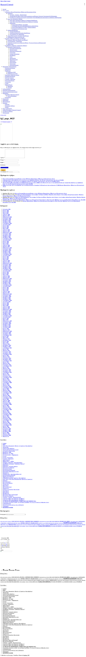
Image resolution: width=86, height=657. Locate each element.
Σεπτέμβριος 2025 (7, 223)
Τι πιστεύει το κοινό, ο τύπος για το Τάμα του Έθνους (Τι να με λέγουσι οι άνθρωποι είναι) (26, 502)
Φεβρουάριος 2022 (7, 278)
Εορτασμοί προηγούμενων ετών (11, 471)
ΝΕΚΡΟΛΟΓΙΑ (53, 524)
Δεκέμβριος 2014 (7, 353)
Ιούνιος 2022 (6, 273)
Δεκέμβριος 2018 (7, 323)
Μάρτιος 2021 (6, 292)
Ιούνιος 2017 (6, 336)
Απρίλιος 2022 (6, 276)
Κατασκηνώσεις (7, 482)
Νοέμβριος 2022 (6, 267)
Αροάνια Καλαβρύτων (8, 448)
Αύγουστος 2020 (6, 301)
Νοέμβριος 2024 (6, 236)
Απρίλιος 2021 (6, 291)
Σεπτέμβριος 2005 (7, 404)
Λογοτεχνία (6, 484)
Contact (4, 443)
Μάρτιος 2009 (6, 385)
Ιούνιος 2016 (6, 341)
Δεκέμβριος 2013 (7, 359)
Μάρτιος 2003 (6, 417)
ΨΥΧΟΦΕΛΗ (74, 526)
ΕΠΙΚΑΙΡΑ (79, 523)
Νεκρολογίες (6, 488)
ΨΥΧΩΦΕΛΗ (79, 526)
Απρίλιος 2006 (6, 400)
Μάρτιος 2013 (6, 363)
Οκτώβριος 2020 (7, 299)
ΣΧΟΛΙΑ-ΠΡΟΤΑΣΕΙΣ (33, 526)
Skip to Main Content (5, 1)
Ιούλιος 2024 (6, 241)
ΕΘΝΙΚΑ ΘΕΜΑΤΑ (26, 523)
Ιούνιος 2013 (6, 362)
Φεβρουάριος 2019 (7, 321)
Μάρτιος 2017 (6, 339)
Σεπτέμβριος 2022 (7, 269)
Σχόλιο (2, 157)
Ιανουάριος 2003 (7, 418)
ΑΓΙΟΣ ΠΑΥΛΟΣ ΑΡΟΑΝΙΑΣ (18, 521)
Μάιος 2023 (5, 259)
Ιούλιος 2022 (6, 272)
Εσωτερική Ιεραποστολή (9, 475)
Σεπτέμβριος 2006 (7, 398)
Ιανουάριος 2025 (7, 233)
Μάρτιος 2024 (6, 246)
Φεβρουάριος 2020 (7, 309)
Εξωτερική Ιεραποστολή (9, 470)
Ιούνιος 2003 (6, 416)
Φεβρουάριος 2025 (7, 232)
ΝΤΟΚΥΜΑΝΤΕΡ (59, 524)
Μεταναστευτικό (7, 487)
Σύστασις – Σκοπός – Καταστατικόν (12, 497)
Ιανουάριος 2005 (7, 408)
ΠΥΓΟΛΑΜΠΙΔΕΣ (22, 526)
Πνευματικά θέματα (8, 496)
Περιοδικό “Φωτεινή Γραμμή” (10, 494)
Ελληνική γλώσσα (7, 469)
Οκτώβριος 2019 (7, 314)
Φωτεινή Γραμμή (6, 4)
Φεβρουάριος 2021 (7, 294)
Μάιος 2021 (5, 290)
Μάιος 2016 (5, 342)
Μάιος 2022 (5, 274)
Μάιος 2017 (5, 337)
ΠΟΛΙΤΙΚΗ (9, 526)
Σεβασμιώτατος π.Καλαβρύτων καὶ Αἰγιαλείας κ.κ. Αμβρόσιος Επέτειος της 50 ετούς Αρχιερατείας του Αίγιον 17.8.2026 (33, 180)
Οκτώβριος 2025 (7, 222)
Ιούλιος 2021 (6, 287)
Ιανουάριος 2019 (7, 322)
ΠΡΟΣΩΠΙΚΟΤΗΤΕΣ (15, 526)
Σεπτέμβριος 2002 (7, 419)
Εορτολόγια (6, 473)
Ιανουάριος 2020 (7, 310)
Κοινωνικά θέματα (8, 483)
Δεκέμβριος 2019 (7, 312)
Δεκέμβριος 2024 (7, 235)
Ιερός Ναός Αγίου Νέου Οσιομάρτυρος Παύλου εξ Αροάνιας (18, 479)
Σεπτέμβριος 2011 (7, 372)
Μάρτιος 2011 (6, 375)
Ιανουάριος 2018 (7, 332)
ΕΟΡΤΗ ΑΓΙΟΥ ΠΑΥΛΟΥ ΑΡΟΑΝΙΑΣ (52, 523)
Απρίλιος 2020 (6, 307)
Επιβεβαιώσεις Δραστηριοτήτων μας (12, 474)
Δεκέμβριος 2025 (7, 219)
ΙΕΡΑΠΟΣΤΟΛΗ (30, 524)
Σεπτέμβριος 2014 (7, 354)
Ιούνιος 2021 (6, 289)
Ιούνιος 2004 (6, 410)
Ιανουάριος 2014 (7, 358)
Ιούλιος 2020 (6, 303)
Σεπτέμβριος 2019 (7, 316)
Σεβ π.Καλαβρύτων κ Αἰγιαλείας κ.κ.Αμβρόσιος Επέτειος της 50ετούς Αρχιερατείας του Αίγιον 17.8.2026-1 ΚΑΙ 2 (31, 181)
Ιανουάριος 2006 (7, 403)
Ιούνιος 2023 (6, 258)
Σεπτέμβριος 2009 (7, 382)
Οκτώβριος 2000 (7, 431)
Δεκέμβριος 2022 (7, 265)
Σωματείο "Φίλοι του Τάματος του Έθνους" (14, 500)
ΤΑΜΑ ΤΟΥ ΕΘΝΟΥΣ (44, 526)
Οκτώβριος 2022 (7, 268)
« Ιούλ (1, 550)
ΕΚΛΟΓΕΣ (40, 523)
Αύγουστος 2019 (6, 317)
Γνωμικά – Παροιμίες (8, 458)
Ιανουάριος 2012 (7, 369)
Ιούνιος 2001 (6, 426)
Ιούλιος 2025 (6, 226)
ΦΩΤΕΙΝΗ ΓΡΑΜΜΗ (8, 507)
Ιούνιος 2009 (6, 384)
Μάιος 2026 (5, 213)
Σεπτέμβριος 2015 (7, 348)
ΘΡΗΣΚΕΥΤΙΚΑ (12, 524)
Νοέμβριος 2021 (6, 282)
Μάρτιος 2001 (6, 427)
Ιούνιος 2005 (6, 405)
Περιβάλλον (6, 493)
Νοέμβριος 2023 (6, 251)
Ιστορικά (5, 480)
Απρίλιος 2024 (6, 245)
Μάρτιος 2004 (6, 412)
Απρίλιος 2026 (6, 214)
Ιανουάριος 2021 (7, 295)
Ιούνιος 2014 (6, 355)
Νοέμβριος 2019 (6, 313)
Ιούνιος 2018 (6, 328)
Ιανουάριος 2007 (7, 396)
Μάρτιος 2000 (6, 434)
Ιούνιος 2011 (6, 373)
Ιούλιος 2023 (6, 256)
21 (6, 545)
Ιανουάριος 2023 (7, 264)
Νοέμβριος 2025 (6, 221)
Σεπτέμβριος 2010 (7, 377)
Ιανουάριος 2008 (7, 391)
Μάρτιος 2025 (6, 231)
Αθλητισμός (6, 447)
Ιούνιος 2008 (6, 389)
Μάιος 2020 (5, 305)
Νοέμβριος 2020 (6, 298)
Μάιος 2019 (5, 319)
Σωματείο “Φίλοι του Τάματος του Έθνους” (14, 498)
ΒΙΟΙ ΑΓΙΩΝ (52, 521)
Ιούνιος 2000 (6, 432)
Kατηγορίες (3, 514)
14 (6, 544)
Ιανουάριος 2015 (7, 351)
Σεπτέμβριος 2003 (7, 414)
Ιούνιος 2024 (6, 242)
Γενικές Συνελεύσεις (8, 457)
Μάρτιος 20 (6, 436)
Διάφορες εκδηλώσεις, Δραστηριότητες (12, 462)
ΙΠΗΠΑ (35, 524)
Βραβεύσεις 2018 (7, 452)
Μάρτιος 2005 (6, 407)
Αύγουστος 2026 (6, 209)
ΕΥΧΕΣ (7, 524)
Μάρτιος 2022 (6, 277)
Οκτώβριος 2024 (7, 237)
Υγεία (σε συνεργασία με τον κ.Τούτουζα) (13, 505)
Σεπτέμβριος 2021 (7, 285)
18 (2, 545)
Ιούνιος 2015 (6, 349)
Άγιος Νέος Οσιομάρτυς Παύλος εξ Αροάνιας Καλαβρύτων (17, 446)
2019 (1, 521)
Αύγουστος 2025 (6, 224)
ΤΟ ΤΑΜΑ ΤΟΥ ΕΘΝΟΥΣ (56, 526)
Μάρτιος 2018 (6, 330)
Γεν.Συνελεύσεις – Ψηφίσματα (10, 455)
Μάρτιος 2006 (6, 402)
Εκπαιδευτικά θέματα (8, 467)
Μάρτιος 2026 (6, 215)
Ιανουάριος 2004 (7, 413)
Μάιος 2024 (5, 244)
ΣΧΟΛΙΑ (27, 526)
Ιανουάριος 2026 (7, 218)
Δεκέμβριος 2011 (7, 371)
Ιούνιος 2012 (6, 367)
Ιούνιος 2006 (6, 399)
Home (4, 444)
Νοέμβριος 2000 (6, 430)
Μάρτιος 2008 (6, 390)
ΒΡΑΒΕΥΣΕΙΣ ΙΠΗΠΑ (65, 521)
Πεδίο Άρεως (6, 492)
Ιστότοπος (2, 165)
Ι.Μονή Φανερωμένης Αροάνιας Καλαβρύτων (14, 478)
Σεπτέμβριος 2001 (7, 425)
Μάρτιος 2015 (6, 350)
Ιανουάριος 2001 (7, 428)
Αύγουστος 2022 (6, 271)
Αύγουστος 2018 (6, 327)
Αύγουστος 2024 (6, 240)
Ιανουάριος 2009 (7, 386)
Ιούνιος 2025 (6, 227)
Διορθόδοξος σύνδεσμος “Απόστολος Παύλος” (14, 464)
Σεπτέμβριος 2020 (7, 300)
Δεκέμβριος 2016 (7, 340)
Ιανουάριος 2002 (7, 423)
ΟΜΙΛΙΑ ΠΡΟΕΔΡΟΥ (65, 524)
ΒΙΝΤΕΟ (48, 521)
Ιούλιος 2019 (6, 318)
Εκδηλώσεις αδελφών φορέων (10, 466)
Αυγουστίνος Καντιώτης (9, 451)
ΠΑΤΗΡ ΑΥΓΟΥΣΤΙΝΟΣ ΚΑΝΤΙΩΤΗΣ (75, 524)
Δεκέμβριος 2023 (7, 250)
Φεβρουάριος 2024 (7, 247)
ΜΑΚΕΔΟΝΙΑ (47, 524)
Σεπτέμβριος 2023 (7, 254)
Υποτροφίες (6, 506)
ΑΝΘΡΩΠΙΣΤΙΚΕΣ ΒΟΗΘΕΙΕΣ (32, 521)
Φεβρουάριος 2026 (7, 217)
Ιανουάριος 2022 (7, 280)
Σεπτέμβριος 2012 (7, 366)
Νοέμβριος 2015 (6, 346)
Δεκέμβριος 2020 (7, 296)
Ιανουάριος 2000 (7, 435)
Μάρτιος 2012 (6, 368)
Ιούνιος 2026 (6, 212)
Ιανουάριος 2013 (7, 364)
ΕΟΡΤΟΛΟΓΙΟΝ (70, 523)
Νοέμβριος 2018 (6, 324)
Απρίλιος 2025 (6, 230)
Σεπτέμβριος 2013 (7, 360)
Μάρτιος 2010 (6, 380)
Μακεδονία (6, 485)
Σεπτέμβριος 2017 (7, 335)
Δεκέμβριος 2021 (7, 281)
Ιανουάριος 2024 (7, 249)
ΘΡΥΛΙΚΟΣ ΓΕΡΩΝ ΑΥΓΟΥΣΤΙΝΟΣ (22, 524)
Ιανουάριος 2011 (7, 376)
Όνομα (2, 160)
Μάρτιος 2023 (6, 262)
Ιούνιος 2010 (6, 378)
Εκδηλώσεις (6, 465)
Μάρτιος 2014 (6, 357)
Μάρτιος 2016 (6, 344)
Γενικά (4, 456)
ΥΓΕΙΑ (63, 526)
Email (2, 162)
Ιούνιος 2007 (6, 394)
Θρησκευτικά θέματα (8, 476)
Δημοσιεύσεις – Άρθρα (8, 461)
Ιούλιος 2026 (6, 210)
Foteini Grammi (6, 122)
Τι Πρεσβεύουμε (7, 503)
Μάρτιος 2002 (6, 422)
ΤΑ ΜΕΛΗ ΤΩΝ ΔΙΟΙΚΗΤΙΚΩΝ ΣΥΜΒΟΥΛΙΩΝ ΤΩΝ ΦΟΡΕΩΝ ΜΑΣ (19, 501)
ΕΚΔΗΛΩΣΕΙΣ (34, 523)
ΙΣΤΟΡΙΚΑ (38, 524)
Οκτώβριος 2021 (7, 283)
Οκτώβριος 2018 (7, 326)
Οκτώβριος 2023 (7, 253)
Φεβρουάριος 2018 (7, 331)
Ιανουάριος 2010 (7, 381)
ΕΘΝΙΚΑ (19, 523)
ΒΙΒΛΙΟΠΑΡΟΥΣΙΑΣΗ (43, 521)
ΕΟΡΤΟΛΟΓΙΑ (61, 523)
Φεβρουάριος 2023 (7, 263)
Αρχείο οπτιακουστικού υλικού (10, 449)
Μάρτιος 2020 (6, 308)
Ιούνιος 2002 (6, 421)
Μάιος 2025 (5, 228)
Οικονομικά (6, 491)
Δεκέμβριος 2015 (7, 345)
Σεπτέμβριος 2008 (7, 387)
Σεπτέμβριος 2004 (7, 409)
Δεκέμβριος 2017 (7, 333)
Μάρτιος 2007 (6, 395)
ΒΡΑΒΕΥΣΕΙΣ (57, 521)
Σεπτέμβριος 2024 (7, 238)
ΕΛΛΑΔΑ (43, 523)
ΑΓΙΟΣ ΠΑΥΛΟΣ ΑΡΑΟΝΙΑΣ (6, 521)
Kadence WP (26, 655)
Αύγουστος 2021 (6, 286)
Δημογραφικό (6, 460)
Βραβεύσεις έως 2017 (8, 453)
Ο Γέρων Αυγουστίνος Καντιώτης (11, 489)
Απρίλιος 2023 (6, 260)
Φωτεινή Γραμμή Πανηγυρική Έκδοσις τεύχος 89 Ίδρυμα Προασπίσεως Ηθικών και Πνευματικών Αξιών (29, 179)
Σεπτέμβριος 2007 (7, 393)
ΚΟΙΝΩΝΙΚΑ (43, 524)
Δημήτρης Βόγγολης (8, 200)
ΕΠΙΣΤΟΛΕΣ (3, 524)
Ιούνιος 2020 (6, 304)
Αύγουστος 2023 (6, 255)
